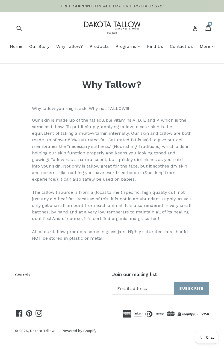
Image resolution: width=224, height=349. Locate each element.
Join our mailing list (134, 274)
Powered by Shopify (78, 331)
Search (22, 274)
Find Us (155, 46)
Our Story (39, 46)
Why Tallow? (69, 46)
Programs (126, 46)
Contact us (181, 46)
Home (16, 46)
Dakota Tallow (42, 331)
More (206, 46)
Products (99, 46)
